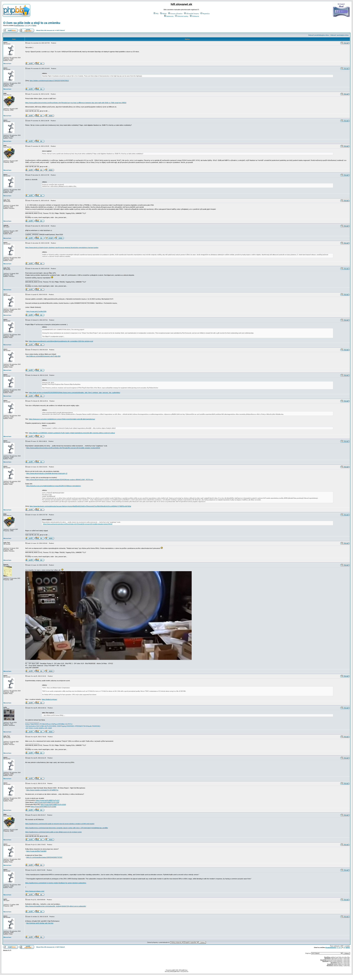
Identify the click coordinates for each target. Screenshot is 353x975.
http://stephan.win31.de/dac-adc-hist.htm (39, 923)
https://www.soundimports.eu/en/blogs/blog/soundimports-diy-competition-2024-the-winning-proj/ (61, 341)
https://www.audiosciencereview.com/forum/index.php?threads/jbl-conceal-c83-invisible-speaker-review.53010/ (63, 448)
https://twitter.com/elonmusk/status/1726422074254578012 (49, 80)
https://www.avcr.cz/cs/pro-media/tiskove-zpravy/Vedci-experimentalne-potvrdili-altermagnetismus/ (62, 419)
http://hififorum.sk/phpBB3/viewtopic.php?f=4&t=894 (43, 356)
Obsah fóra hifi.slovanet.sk (45, 30)
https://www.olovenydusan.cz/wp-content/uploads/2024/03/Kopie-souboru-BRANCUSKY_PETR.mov (59, 479)
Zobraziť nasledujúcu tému (340, 35)
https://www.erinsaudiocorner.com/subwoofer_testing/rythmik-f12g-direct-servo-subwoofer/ (55, 906)
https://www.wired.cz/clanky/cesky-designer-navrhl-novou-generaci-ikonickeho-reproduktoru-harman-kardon (61, 247)
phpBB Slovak (176, 971)
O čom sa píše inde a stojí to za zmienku (31, 23)
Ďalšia (34, 25)
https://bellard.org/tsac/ (49, 699)
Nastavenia (169, 16)
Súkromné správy (182, 16)
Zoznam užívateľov (176, 13)
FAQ (157, 13)
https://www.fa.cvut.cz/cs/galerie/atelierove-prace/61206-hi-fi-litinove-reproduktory (53, 486)
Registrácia (206, 13)
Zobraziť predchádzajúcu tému (318, 35)
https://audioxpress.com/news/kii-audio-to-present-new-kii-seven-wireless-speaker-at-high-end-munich (59, 823)
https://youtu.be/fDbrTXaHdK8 (36, 851)
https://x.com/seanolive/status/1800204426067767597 (44, 857)
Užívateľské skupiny (192, 13)
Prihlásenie (195, 16)
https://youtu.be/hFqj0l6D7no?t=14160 (53, 804)
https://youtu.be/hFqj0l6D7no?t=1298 (46, 802)
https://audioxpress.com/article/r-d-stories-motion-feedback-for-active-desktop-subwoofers (55, 883)
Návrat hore (7, 63)
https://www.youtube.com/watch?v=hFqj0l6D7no (42, 790)
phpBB (173, 970)
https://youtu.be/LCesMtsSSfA (36, 311)
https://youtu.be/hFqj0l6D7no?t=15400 (43, 806)
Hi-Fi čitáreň (61, 30)
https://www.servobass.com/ (34, 891)
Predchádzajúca (19, 25)
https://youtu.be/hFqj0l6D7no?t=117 (47, 800)
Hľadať (164, 13)
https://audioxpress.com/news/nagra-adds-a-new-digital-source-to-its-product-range (53, 832)
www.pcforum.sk (184, 971)
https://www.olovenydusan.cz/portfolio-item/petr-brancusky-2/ (46, 473)
